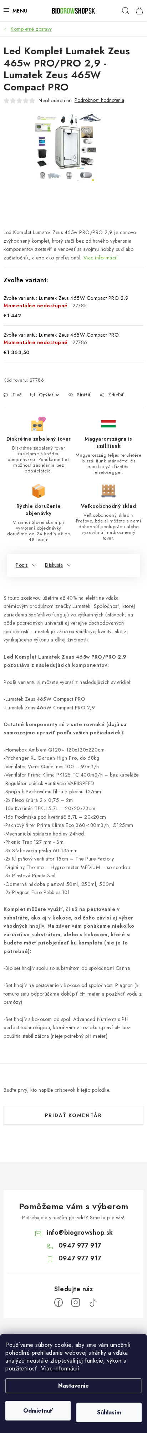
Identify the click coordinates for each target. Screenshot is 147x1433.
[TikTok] (92, 1302)
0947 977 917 (80, 1245)
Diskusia (54, 565)
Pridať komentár (73, 1115)
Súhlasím (109, 1412)
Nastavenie (73, 1386)
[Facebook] (58, 1302)
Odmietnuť (38, 1411)
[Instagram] (75, 1302)
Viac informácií (60, 1368)
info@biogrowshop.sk (80, 1232)
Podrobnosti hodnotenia (99, 100)
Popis (22, 565)
